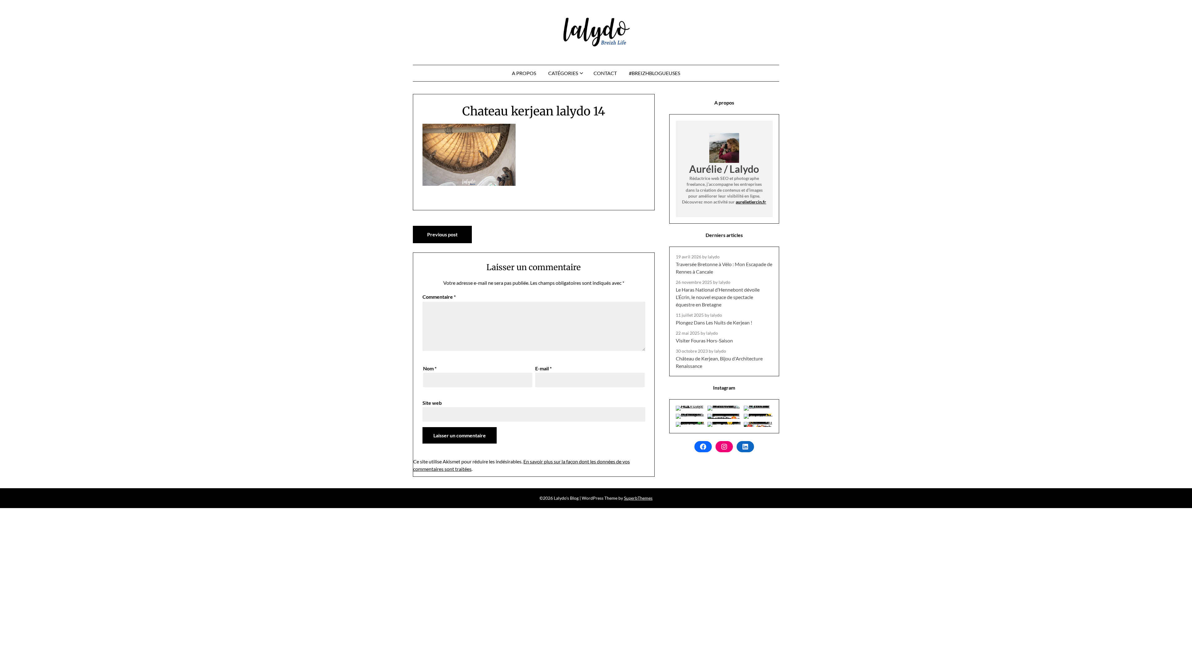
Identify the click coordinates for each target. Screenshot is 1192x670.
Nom (429, 368)
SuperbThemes (638, 498)
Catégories (563, 73)
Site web (432, 403)
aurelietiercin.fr (751, 201)
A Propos (524, 73)
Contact (605, 73)
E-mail (543, 368)
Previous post (442, 234)
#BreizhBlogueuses (654, 73)
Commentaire (439, 297)
